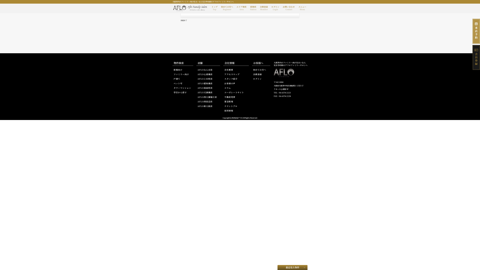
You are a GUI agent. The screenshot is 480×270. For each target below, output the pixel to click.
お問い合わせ (289, 8)
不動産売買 (229, 97)
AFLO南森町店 (205, 87)
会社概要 (228, 69)
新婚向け (178, 69)
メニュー (302, 8)
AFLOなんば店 (205, 69)
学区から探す (180, 92)
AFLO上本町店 (205, 78)
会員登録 (264, 8)
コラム (227, 87)
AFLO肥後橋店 (205, 83)
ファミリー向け (181, 74)
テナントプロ (230, 106)
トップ (215, 8)
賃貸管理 (228, 101)
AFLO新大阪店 (205, 106)
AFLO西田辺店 (205, 101)
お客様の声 (229, 83)
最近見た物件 (292, 267)
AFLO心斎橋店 (205, 74)
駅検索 (253, 8)
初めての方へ (227, 8)
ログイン (275, 8)
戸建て (177, 78)
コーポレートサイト (234, 92)
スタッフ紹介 (231, 78)
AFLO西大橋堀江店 (207, 97)
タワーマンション (182, 87)
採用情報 (228, 110)
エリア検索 (241, 8)
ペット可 (178, 83)
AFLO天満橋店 (205, 92)
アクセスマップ (232, 74)
